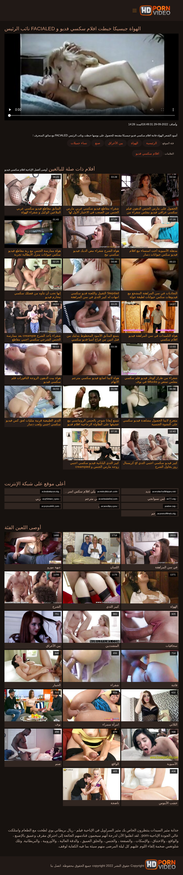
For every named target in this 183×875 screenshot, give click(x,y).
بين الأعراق (115, 143)
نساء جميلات (79, 143)
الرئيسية (151, 143)
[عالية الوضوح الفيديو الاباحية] (160, 865)
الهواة (134, 143)
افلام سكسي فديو (147, 153)
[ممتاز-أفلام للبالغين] (156, 10)
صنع (97, 143)
